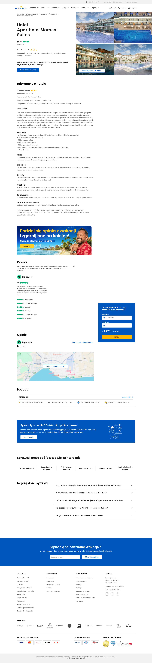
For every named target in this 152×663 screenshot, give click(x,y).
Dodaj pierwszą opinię (28, 70)
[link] (21, 8)
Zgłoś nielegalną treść (25, 611)
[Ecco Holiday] (50, 625)
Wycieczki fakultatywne (84, 578)
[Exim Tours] (59, 625)
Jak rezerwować (23, 581)
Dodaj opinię (29, 437)
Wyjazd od (105, 314)
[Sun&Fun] (118, 625)
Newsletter (80, 601)
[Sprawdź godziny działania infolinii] (98, 2)
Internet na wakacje (83, 591)
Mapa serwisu (22, 598)
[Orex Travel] (89, 625)
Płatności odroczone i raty (85, 598)
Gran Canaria (44, 14)
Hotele (28, 14)
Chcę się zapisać (92, 557)
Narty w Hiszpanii (85, 468)
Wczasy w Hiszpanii (27, 468)
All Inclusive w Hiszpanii (66, 468)
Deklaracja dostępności (25, 608)
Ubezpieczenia (81, 581)
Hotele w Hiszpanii (105, 468)
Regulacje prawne (23, 604)
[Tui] (128, 625)
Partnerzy (50, 578)
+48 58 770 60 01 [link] (92, 2)
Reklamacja (21, 601)
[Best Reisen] (20, 625)
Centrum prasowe (53, 591)
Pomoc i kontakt (23, 578)
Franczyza (50, 581)
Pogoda (78, 584)
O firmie (20, 584)
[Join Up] (40, 626)
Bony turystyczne (82, 594)
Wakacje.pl (20, 14)
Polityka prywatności (24, 588)
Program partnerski (53, 584)
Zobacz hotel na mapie (55, 366)
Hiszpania (34, 14)
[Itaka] (79, 625)
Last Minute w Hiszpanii (46, 468)
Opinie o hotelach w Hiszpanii (125, 468)
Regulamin (21, 594)
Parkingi (78, 588)
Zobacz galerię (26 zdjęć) (91, 70)
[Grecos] (69, 625)
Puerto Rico (53, 14)
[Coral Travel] (30, 625)
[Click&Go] (108, 625)
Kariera (49, 588)
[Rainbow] (99, 625)
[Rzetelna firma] (95, 642)
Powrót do (105, 322)
